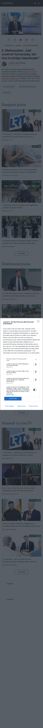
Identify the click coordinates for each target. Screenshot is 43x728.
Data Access (21, 406)
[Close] (39, 322)
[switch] (35, 364)
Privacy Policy (33, 406)
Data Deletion (9, 406)
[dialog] (21, 364)
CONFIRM (13, 398)
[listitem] (21, 359)
